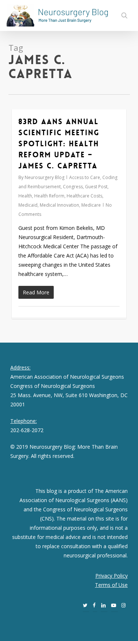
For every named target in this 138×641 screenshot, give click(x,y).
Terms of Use (111, 584)
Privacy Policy (111, 575)
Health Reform (49, 196)
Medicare (91, 205)
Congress (73, 186)
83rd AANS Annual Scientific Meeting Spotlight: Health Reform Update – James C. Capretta (58, 144)
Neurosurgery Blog (44, 177)
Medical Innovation (59, 205)
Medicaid (28, 205)
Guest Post (96, 186)
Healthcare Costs (84, 196)
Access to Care (84, 177)
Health (25, 196)
